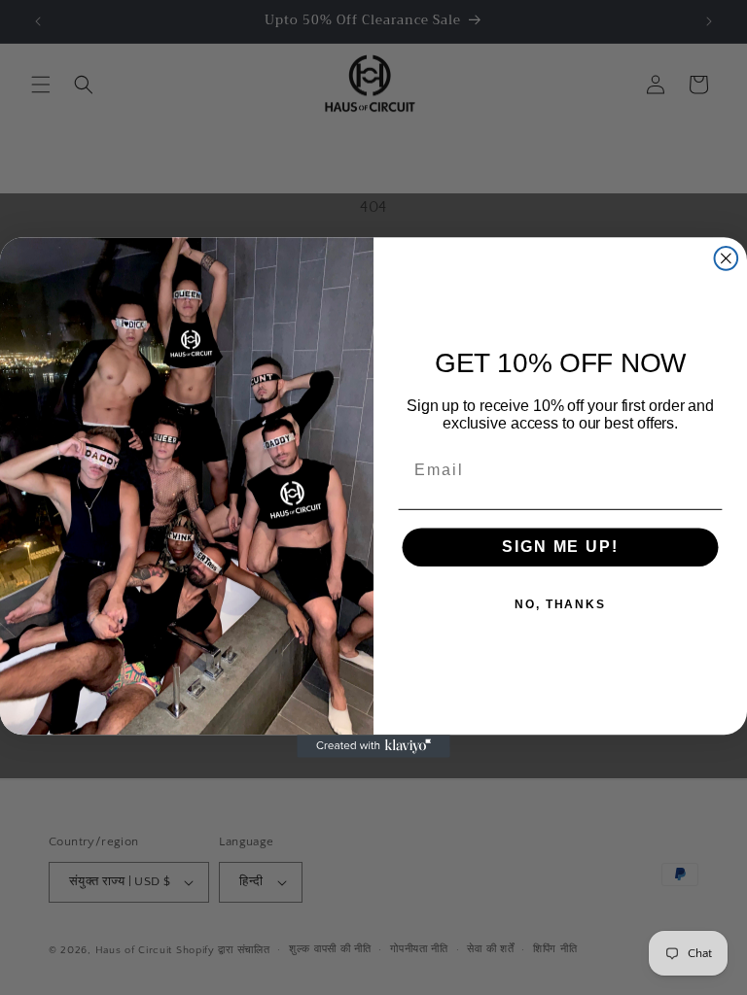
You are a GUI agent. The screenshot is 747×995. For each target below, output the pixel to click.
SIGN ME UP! (560, 547)
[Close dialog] (726, 258)
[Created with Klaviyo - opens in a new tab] (373, 746)
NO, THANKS (560, 605)
